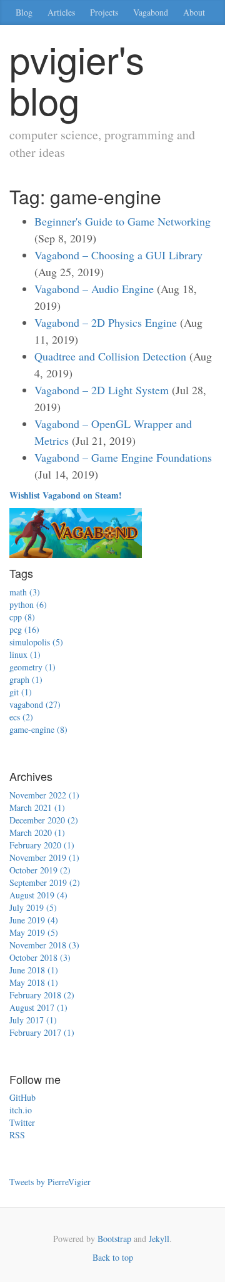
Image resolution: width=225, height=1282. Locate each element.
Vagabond (150, 12)
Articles (61, 12)
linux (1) (25, 654)
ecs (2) (21, 717)
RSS (17, 1135)
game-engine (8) (38, 729)
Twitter (22, 1122)
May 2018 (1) (33, 982)
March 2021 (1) (37, 807)
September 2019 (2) (44, 882)
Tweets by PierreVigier (50, 1182)
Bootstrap (114, 1239)
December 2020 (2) (43, 820)
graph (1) (25, 679)
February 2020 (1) (41, 845)
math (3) (24, 592)
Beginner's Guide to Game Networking (122, 221)
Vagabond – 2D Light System (101, 389)
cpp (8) (22, 617)
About (194, 12)
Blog (24, 12)
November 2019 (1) (44, 857)
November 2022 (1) (44, 795)
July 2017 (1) (33, 1020)
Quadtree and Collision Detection (110, 356)
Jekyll (159, 1239)
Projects (104, 12)
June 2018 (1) (33, 970)
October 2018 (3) (40, 957)
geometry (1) (32, 667)
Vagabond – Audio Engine (94, 288)
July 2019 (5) (33, 907)
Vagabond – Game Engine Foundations (123, 457)
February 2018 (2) (41, 995)
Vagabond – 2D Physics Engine (105, 322)
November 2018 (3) (44, 945)
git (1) (20, 692)
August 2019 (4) (38, 895)
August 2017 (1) (38, 1007)
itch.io (20, 1110)
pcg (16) (24, 629)
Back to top (112, 1257)
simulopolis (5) (36, 642)
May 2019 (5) (33, 932)
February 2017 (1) (41, 1032)
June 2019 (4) (33, 920)
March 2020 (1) (37, 832)
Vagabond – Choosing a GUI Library (118, 254)
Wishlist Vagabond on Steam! (65, 495)
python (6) (28, 604)
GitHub (22, 1097)
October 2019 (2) (40, 870)
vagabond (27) (35, 704)
